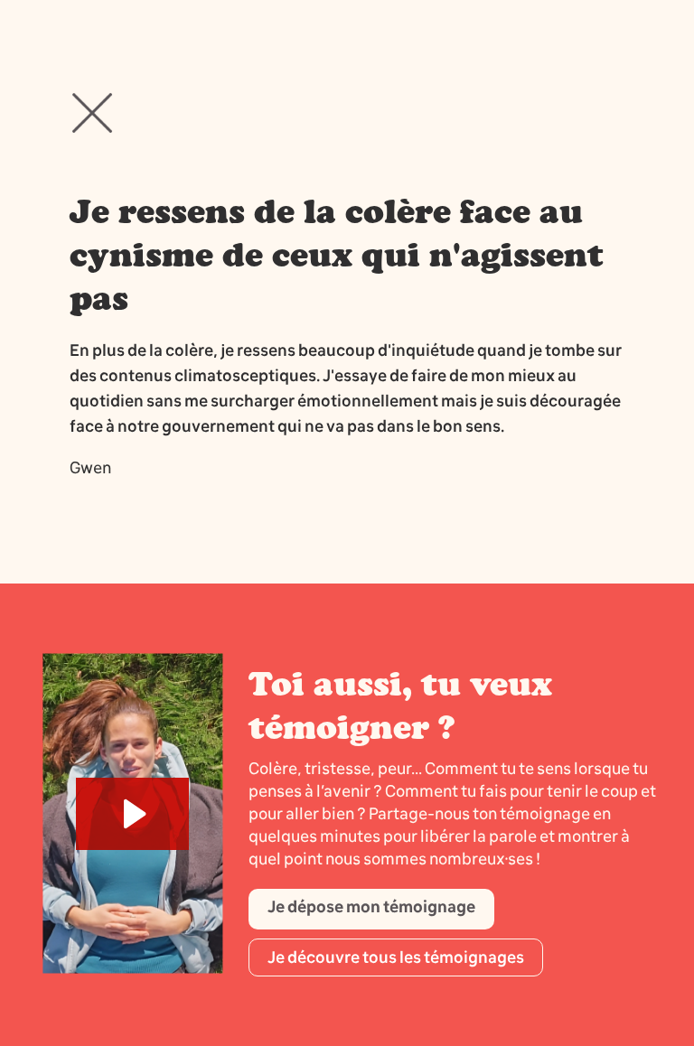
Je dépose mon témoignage (371, 907)
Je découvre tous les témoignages (395, 957)
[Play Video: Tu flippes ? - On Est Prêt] (132, 814)
